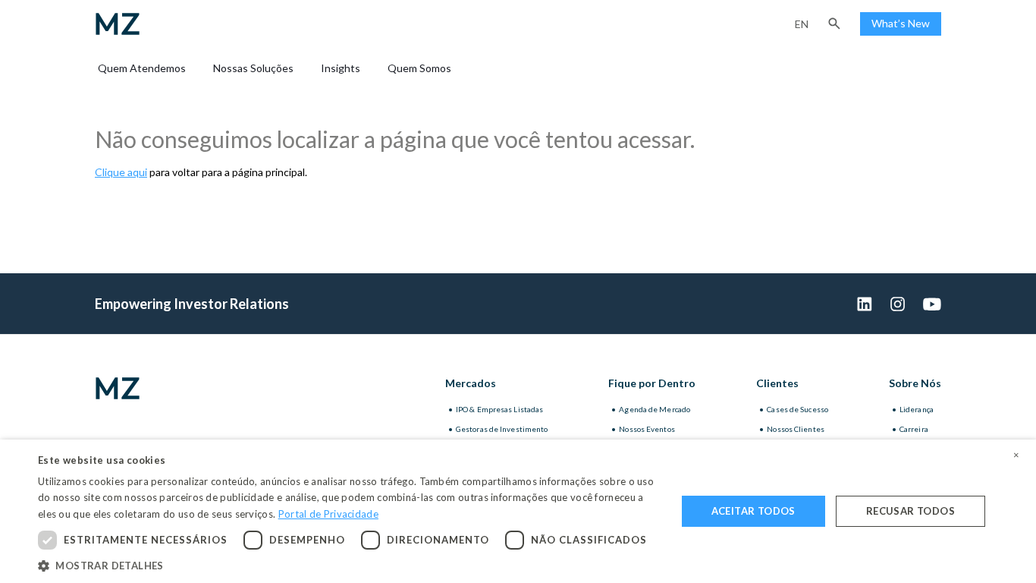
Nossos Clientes (795, 428)
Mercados (470, 383)
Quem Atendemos (142, 67)
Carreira (913, 428)
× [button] (1016, 455)
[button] (834, 23)
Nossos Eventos (646, 428)
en (801, 23)
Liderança (916, 409)
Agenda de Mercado (654, 409)
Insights (340, 67)
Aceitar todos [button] (753, 511)
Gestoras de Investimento (502, 428)
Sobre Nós (915, 383)
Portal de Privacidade (328, 514)
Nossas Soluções (253, 67)
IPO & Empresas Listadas (499, 409)
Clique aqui (121, 171)
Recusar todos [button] (910, 511)
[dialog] (518, 511)
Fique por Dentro (651, 383)
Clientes (777, 383)
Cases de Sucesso (797, 409)
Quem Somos (419, 67)
